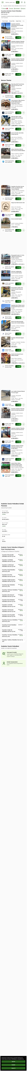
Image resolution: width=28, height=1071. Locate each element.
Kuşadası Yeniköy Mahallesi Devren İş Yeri (12, 640)
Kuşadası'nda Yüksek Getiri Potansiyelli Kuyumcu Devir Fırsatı (18, 307)
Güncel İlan (12, 21)
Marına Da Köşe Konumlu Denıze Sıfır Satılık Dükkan (17, 322)
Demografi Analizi (12, 652)
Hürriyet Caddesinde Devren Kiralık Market (16, 272)
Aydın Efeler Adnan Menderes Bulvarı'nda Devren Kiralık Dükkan (16, 465)
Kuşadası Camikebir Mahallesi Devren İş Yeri (8, 560)
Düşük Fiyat (18, 21)
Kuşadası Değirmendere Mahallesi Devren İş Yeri (8, 580)
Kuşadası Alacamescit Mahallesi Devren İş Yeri (8, 595)
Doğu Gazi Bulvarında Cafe (18, 202)
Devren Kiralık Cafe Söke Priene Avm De (17, 133)
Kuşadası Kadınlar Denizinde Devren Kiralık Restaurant (17, 25)
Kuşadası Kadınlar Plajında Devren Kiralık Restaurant (17, 42)
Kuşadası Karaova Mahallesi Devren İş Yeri (10, 620)
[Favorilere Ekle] (23, 37)
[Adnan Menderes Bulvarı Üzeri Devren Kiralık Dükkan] (5, 153)
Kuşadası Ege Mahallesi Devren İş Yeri (8, 585)
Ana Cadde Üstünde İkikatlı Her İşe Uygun (18, 392)
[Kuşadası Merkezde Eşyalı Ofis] (5, 342)
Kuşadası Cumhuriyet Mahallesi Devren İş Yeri (8, 565)
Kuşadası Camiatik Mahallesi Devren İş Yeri (8, 605)
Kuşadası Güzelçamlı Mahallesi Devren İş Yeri (8, 610)
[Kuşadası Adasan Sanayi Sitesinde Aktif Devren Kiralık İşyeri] (5, 449)
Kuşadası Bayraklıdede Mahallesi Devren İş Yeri (8, 600)
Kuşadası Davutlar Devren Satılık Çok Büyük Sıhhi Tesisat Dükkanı (17, 188)
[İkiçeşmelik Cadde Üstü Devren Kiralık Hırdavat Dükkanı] (5, 291)
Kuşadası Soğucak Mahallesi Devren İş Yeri (8, 630)
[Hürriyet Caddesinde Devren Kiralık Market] (5, 275)
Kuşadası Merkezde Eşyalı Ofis (17, 338)
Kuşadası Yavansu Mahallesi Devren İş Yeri (9, 635)
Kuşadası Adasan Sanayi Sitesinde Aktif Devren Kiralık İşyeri (17, 447)
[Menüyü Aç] (2, 2)
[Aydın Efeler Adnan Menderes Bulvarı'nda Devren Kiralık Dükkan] (5, 467)
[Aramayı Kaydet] (21, 2)
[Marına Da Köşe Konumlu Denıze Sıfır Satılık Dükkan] (5, 325)
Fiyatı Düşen (5, 21)
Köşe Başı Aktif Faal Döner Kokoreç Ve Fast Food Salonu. (17, 85)
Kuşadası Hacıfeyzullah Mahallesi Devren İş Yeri (8, 615)
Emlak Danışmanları (12, 662)
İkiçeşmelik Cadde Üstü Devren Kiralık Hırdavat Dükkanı (17, 289)
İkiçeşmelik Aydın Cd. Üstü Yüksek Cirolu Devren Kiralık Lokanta (17, 257)
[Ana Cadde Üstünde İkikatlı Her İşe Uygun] (5, 395)
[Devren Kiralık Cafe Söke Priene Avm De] (5, 137)
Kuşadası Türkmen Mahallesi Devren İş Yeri (10, 590)
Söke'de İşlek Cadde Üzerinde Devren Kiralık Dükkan (17, 118)
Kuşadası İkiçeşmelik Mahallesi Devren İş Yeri (8, 555)
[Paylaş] (24, 2)
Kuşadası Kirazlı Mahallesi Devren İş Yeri (9, 625)
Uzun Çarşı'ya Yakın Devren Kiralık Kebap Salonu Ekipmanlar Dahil (18, 102)
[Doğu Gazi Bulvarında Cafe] (5, 206)
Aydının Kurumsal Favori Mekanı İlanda (17, 354)
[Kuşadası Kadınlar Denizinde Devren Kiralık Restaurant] (5, 28)
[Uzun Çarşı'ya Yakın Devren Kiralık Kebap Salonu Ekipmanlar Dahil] (5, 104)
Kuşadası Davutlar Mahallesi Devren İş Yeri (8, 575)
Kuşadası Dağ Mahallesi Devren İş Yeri (8, 570)
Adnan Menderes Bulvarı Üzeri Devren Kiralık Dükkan (18, 150)
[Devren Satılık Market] (5, 223)
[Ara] (17, 2)
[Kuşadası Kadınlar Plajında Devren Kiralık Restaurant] (5, 45)
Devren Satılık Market (16, 218)
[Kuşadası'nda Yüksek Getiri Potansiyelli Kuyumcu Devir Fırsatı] (5, 309)
